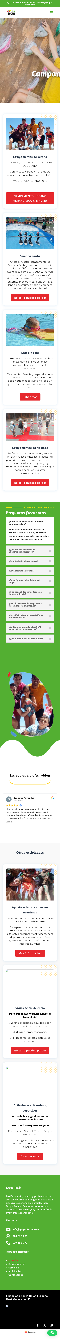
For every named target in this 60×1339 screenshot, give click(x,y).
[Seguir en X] (44, 1325)
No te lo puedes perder (30, 297)
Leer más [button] (10, 822)
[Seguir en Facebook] (38, 1325)
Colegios (13, 1260)
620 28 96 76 (20, 1235)
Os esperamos (30, 1156)
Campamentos (16, 1264)
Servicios (13, 1267)
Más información (30, 953)
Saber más (30, 397)
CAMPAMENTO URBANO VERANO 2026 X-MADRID (30, 198)
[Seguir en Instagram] (51, 1325)
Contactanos (15, 1274)
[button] (52, 1333)
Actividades (14, 1271)
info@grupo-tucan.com (26, 1229)
